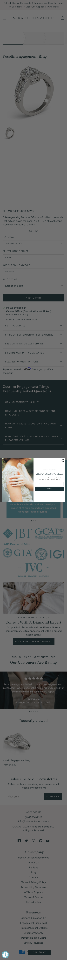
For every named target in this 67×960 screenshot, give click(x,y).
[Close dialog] (63, 460)
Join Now (49, 488)
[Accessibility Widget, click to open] (5, 954)
